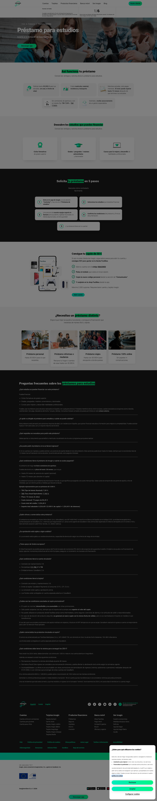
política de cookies (117, 776)
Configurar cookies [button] (132, 794)
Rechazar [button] (132, 782)
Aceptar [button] (132, 789)
